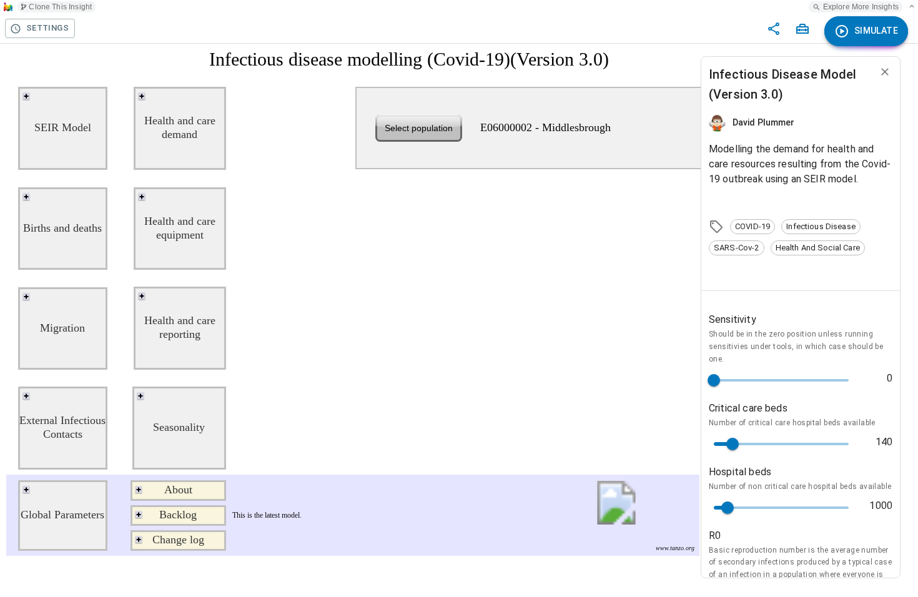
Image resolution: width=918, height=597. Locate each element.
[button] (752, 226)
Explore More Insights (861, 6)
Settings (47, 27)
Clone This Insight (60, 6)
